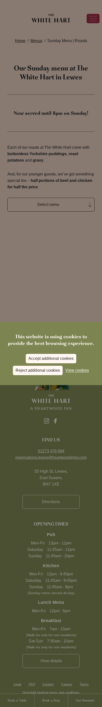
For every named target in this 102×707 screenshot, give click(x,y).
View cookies (77, 370)
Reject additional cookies (38, 370)
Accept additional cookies (51, 358)
